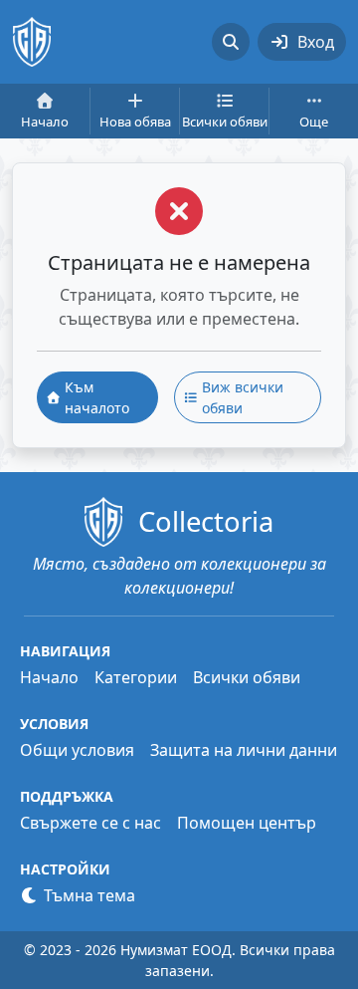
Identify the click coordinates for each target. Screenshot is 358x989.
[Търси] (231, 42)
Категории (135, 677)
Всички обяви (246, 677)
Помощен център (246, 823)
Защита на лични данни (243, 750)
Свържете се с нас (90, 823)
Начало (49, 677)
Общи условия (77, 750)
